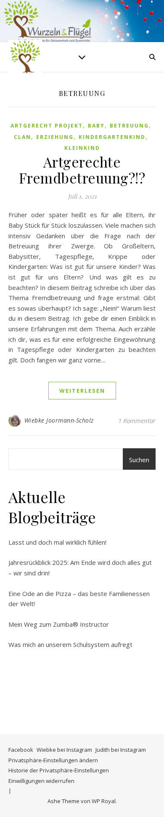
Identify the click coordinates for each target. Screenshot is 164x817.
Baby (96, 125)
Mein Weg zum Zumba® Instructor (58, 624)
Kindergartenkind (112, 137)
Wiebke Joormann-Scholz (59, 420)
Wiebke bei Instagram (64, 749)
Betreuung (129, 125)
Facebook (20, 749)
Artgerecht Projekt (47, 125)
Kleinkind (82, 148)
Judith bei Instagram (120, 749)
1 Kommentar (137, 420)
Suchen (139, 459)
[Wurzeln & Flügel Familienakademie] (25, 57)
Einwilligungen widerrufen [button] (41, 781)
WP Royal (104, 801)
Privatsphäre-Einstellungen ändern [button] (53, 760)
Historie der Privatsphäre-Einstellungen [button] (58, 770)
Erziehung (55, 137)
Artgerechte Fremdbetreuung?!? (82, 169)
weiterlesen (82, 390)
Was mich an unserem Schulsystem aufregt (70, 644)
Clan (22, 137)
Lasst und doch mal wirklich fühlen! (57, 542)
